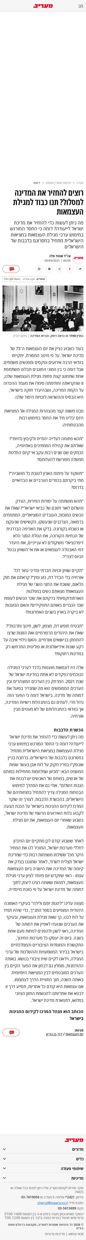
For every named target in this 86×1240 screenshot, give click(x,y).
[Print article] (39, 268)
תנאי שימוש (75, 1234)
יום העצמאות (74, 1034)
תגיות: (79, 1030)
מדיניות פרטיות (55, 1234)
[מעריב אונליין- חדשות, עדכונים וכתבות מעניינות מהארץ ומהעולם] (43, 6)
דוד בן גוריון (54, 1034)
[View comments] (11, 269)
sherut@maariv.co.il (52, 1202)
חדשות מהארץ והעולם (58, 183)
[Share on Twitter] (59, 268)
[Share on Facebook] (69, 268)
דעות (36, 183)
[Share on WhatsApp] (49, 268)
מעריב (80, 183)
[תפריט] (82, 6)
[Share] (80, 268)
